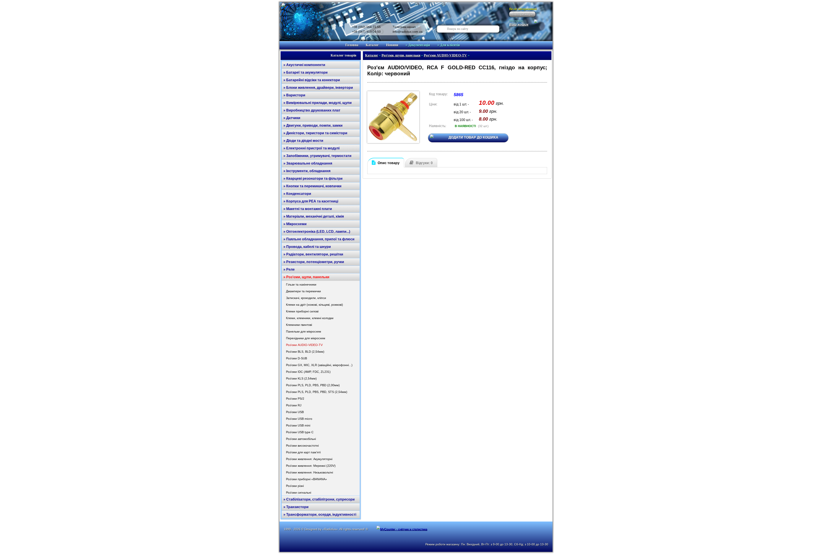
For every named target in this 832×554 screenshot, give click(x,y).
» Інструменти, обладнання (306, 171)
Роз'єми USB (295, 412)
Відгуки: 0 (424, 163)
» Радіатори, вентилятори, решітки (313, 254)
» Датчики (291, 118)
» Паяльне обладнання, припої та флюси (318, 239)
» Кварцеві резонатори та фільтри (313, 178)
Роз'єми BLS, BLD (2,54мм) (305, 351)
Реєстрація (516, 20)
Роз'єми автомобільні (301, 439)
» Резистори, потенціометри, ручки (313, 262)
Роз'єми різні (295, 486)
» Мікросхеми (295, 224)
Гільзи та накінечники (301, 284)
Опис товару (389, 163)
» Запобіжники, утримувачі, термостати (317, 156)
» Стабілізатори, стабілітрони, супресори (319, 499)
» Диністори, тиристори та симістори (315, 133)
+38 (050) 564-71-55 (366, 27)
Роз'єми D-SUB (296, 358)
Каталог (372, 45)
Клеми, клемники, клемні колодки (309, 318)
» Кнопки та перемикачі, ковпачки (312, 186)
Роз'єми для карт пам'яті (303, 452)
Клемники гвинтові (299, 324)
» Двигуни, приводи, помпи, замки (313, 125)
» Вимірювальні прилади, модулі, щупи (317, 103)
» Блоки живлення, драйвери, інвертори (318, 87)
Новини (392, 45)
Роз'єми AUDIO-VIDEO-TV (304, 345)
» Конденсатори (297, 193)
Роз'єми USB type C (300, 432)
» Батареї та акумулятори (305, 72)
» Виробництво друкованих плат (311, 110)
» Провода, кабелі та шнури (307, 247)
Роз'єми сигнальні (298, 492)
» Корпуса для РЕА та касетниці (310, 201)
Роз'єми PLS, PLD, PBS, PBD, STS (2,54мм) (316, 392)
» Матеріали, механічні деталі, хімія (313, 216)
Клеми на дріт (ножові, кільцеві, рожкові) (314, 304)
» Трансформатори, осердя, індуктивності (319, 514)
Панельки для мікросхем (303, 331)
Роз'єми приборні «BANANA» (306, 479)
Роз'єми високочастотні (302, 445)
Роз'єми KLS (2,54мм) (301, 378)
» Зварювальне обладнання (307, 163)
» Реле (289, 269)
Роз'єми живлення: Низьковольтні (309, 472)
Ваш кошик (518, 24)
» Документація (418, 45)
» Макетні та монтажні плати (307, 209)
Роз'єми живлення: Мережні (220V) (311, 465)
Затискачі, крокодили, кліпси (306, 298)
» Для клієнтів (448, 45)
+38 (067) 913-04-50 (366, 31)
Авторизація (522, 14)
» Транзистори (296, 507)
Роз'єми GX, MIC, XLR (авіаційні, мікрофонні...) (319, 365)
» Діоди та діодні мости (303, 140)
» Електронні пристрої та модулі (311, 148)
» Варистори (294, 95)
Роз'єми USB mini (298, 425)
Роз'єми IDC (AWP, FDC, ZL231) (308, 371)
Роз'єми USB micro (299, 418)
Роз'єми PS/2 (295, 398)
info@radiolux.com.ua (407, 31)
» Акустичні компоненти (304, 65)
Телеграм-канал (404, 27)
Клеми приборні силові (302, 311)
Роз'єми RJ (293, 405)
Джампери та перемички (303, 291)
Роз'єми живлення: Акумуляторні (309, 459)
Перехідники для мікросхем (305, 338)
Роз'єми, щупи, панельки (401, 55)
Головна (351, 45)
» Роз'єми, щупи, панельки (306, 277)
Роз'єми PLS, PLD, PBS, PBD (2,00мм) (313, 385)
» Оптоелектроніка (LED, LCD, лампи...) (316, 231)
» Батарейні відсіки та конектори (311, 80)
